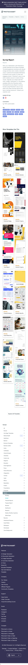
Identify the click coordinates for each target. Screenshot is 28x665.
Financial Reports (9, 500)
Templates (11, 16)
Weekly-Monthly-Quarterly (11, 513)
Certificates (6, 450)
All (4, 428)
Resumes (6, 518)
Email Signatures (7, 465)
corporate (18, 109)
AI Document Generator (7, 556)
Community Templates (7, 589)
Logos (5, 478)
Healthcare (6, 438)
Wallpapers (6, 525)
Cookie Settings (12, 648)
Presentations (7, 488)
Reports (17, 16)
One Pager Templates (8, 433)
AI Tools (3, 563)
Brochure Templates (8, 443)
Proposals (6, 490)
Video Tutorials (5, 599)
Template (3, 572)
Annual (6, 498)
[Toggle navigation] (25, 12)
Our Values (4, 580)
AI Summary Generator (7, 560)
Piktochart (4, 16)
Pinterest (3, 618)
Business (7, 505)
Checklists (6, 455)
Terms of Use (9, 650)
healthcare (9, 112)
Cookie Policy (22, 648)
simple (16, 114)
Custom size (6, 458)
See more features (6, 569)
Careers (3, 582)
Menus (5, 480)
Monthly (7, 495)
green (4, 112)
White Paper (8, 515)
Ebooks (5, 430)
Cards (5, 448)
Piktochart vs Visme (6, 631)
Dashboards (8, 508)
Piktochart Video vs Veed (8, 636)
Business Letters (7, 445)
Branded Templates (6, 567)
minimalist (17, 112)
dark (22, 109)
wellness (4, 116)
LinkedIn (3, 621)
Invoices (5, 475)
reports (4, 114)
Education (6, 463)
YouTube (3, 616)
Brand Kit (3, 565)
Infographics (6, 473)
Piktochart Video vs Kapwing (9, 638)
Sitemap (4, 648)
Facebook (4, 609)
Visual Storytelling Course (8, 601)
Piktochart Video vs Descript (9, 640)
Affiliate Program (5, 587)
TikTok (3, 614)
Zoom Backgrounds (8, 530)
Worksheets (6, 528)
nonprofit (22, 112)
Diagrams (6, 460)
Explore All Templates (14, 414)
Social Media (6, 523)
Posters (5, 485)
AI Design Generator (6, 554)
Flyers (5, 468)
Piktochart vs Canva (6, 629)
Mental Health (7, 435)
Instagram (4, 612)
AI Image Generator (6, 558)
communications (6, 109)
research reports (10, 114)
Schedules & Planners (8, 520)
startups (20, 114)
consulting (13, 109)
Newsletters (6, 483)
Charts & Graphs (7, 453)
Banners (5, 440)
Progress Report (8, 503)
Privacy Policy (18, 650)
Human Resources (8, 470)
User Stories (4, 584)
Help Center (4, 597)
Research (7, 510)
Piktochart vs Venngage (7, 633)
